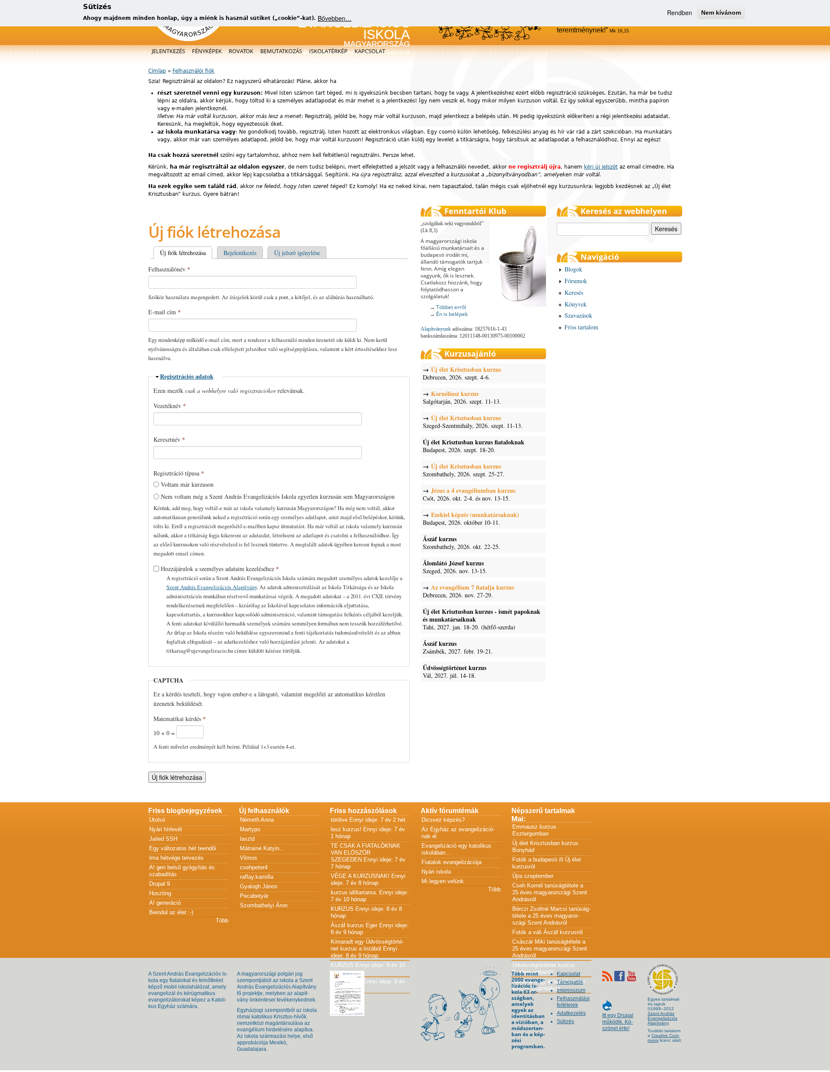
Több (222, 920)
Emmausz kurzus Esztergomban (534, 830)
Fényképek (207, 51)
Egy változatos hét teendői (182, 848)
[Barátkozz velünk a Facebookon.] (619, 976)
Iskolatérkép (328, 51)
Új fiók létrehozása (186, 253)
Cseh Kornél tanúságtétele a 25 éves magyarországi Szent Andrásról (549, 892)
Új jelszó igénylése (297, 253)
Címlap (157, 71)
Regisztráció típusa (178, 473)
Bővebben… (334, 18)
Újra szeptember (532, 876)
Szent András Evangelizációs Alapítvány (211, 587)
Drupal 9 (159, 884)
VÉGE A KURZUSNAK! (360, 876)
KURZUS (342, 909)
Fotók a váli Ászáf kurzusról (547, 932)
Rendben (679, 12)
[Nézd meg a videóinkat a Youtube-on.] (631, 976)
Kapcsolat (369, 51)
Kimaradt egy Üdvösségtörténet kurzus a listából (367, 945)
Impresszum (571, 990)
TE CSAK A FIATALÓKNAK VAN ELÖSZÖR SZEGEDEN (365, 852)
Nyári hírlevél (165, 829)
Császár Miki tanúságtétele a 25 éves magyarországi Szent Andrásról (549, 948)
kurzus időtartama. (354, 892)
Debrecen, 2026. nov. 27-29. (468, 591)
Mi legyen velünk (442, 881)
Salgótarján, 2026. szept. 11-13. (462, 397)
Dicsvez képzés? (443, 820)
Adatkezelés (571, 1013)
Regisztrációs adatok (187, 376)
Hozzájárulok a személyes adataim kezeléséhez (220, 569)
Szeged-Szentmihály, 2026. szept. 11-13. (473, 422)
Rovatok (241, 51)
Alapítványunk (436, 329)
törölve (339, 820)
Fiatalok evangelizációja (451, 862)
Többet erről (451, 307)
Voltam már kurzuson (187, 484)
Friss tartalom (581, 327)
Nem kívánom (721, 12)
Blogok (573, 269)
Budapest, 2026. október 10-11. (471, 518)
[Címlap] (188, 39)
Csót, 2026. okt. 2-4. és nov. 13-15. (469, 494)
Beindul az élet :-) (171, 912)
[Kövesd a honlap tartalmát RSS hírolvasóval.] (607, 976)
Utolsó (157, 820)
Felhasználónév (169, 269)
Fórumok (576, 281)
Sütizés (565, 1021)
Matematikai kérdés (179, 719)
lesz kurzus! (346, 829)
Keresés (574, 292)
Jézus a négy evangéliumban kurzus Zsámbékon (548, 985)
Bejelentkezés (239, 253)
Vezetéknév (169, 406)
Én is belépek (452, 314)
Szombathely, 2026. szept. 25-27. (463, 470)
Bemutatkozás (281, 51)
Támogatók (570, 982)
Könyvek (576, 304)
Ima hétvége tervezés (176, 858)
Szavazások (578, 315)
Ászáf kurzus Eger (354, 925)
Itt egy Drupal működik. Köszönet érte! (617, 1017)
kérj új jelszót (601, 167)
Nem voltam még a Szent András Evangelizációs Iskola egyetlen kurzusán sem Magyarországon (278, 496)
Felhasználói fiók (193, 71)
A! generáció (165, 903)
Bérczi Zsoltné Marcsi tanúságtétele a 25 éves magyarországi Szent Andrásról (551, 916)
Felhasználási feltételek (573, 1001)
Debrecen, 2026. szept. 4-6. (462, 373)
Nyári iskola (436, 871)
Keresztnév (169, 439)
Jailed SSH (163, 839)
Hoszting (160, 893)
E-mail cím (164, 312)
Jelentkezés (168, 51)
